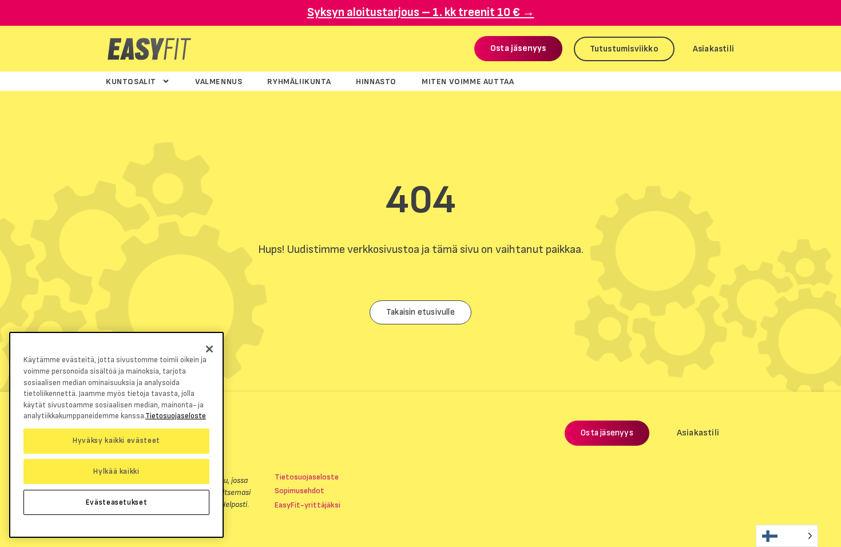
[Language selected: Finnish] (787, 536)
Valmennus (218, 81)
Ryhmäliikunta (299, 81)
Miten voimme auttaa (468, 81)
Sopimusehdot (299, 491)
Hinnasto (376, 81)
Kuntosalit (131, 81)
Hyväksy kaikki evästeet (116, 440)
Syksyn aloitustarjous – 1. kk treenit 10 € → (420, 12)
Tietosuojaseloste (307, 477)
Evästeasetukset (117, 502)
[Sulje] (209, 349)
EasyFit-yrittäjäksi (307, 505)
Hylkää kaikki (116, 471)
